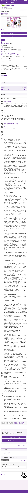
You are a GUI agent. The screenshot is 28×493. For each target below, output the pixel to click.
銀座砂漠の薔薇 (5, 43)
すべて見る (25, 460)
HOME (2, 8)
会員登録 (13, 2)
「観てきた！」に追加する (14, 440)
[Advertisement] (14, 485)
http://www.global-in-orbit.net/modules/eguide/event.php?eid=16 (11, 125)
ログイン (8, 2)
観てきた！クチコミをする (8, 36)
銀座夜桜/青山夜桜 (5, 13)
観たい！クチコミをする (8, 33)
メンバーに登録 (4, 460)
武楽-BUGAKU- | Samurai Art (19, 422)
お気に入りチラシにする (23, 29)
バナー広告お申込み (5, 7)
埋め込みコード (4, 75)
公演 (4, 8)
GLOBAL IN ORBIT (6, 42)
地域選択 (2, 2)
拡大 (4, 474)
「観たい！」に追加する (14, 437)
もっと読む (25, 70)
